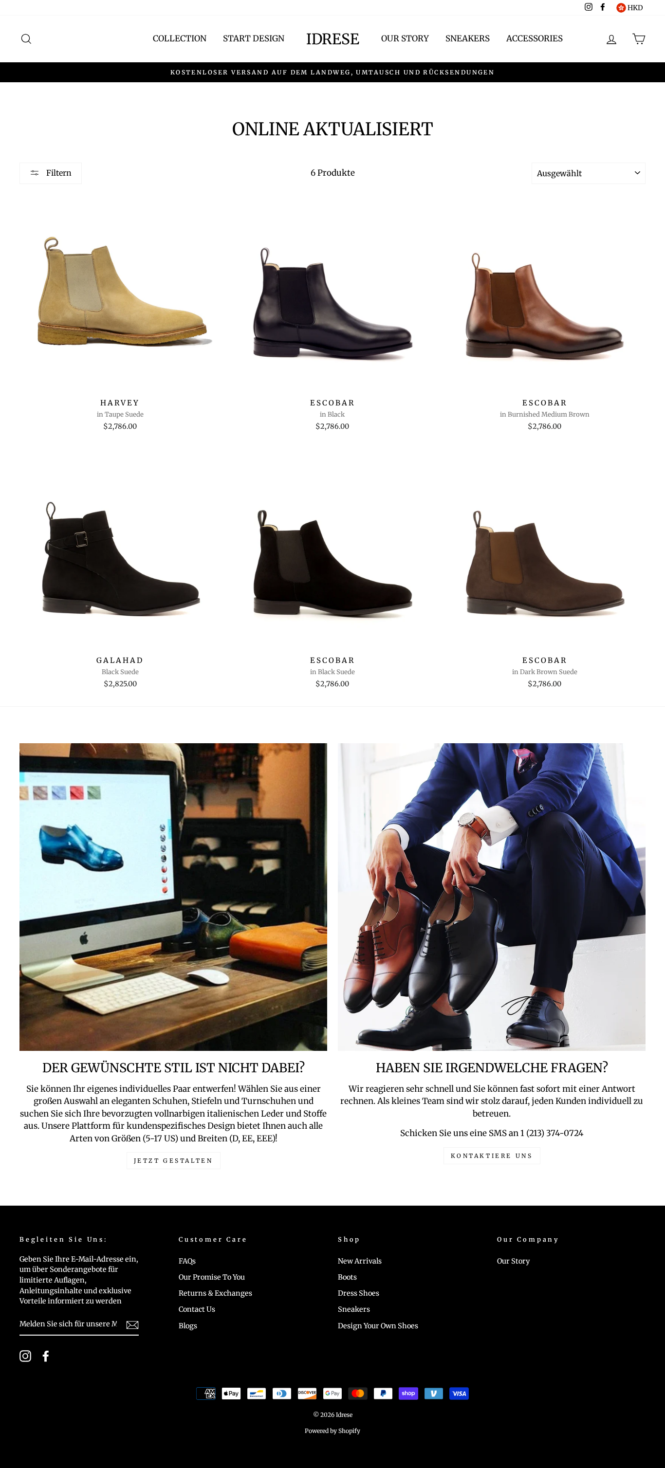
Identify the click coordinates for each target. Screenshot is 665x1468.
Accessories (534, 38)
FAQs (187, 1261)
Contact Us (197, 1309)
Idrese (332, 39)
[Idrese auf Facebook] (46, 1356)
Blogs (188, 1325)
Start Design (253, 38)
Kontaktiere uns (492, 1155)
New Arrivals (360, 1261)
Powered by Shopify (332, 1430)
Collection (179, 38)
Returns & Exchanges (215, 1293)
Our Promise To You (212, 1277)
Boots (347, 1277)
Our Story (405, 38)
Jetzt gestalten (173, 1160)
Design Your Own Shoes (378, 1325)
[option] (332, 72)
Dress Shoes (358, 1293)
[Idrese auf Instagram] (25, 1356)
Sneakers (467, 38)
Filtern (58, 173)
